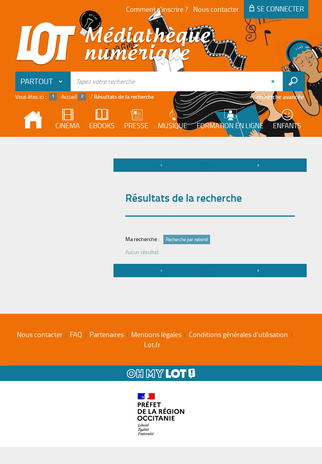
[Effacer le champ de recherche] (273, 81)
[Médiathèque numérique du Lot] (113, 44)
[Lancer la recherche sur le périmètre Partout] (294, 81)
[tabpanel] (161, 219)
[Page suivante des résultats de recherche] (258, 165)
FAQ (76, 334)
